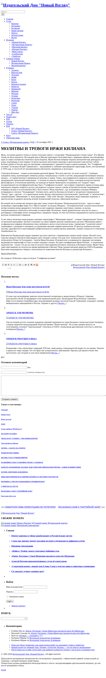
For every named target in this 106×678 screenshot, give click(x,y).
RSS (8, 126)
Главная (9, 19)
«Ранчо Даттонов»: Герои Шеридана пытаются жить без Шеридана (54, 631)
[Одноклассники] (11, 264)
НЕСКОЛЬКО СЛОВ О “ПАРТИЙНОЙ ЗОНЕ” (17, 491)
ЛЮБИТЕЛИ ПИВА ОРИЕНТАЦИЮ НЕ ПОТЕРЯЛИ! (30, 507)
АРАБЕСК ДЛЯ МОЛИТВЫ (19, 313)
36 (33, 142)
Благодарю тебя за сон (8, 496)
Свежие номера (13, 58)
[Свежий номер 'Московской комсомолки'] (20, 525)
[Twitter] (6, 264)
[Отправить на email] (25, 264)
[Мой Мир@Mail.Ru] (20, 264)
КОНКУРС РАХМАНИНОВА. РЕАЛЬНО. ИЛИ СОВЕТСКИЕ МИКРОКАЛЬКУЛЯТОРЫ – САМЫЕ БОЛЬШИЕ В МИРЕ (41, 467)
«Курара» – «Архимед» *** (31, 636)
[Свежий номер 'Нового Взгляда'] (16, 523)
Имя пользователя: (14, 587)
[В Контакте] (8, 264)
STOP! (3, 424)
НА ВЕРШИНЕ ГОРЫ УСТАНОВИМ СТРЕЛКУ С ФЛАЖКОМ (22, 462)
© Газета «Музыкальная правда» (15, 142)
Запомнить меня (16, 597)
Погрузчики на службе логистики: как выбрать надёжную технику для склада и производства (53, 650)
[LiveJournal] (17, 264)
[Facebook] (3, 264)
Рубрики (10, 68)
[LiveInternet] (23, 264)
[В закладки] (28, 264)
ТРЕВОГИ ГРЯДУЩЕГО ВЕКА (21, 339)
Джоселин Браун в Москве (9, 443)
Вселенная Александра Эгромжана (45, 638)
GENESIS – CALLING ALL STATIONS (13, 448)
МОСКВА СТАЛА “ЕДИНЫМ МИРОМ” (14, 457)
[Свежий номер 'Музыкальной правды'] (50, 523)
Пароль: (9, 592)
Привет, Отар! (5, 414)
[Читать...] (61, 303)
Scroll (3, 670)
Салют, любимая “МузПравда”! (11, 429)
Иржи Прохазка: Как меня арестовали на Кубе (28, 287)
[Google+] (14, 264)
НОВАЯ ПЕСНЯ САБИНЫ (10, 453)
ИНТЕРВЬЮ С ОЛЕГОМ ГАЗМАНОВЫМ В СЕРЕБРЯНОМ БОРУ (23, 481)
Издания (10, 40)
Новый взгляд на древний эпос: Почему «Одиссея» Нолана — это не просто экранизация (50, 647)
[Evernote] (31, 264)
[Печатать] (34, 264)
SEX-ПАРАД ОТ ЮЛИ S (9, 433)
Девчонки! (4, 410)
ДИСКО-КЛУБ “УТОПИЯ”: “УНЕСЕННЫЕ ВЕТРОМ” (19, 438)
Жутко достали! (6, 419)
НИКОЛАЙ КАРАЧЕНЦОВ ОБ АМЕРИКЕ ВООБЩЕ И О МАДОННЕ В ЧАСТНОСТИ (29, 477)
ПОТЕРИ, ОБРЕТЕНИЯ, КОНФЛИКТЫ (14, 472)
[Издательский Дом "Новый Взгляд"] (18, 513)
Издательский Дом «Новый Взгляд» (89, 267)
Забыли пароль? (18, 606)
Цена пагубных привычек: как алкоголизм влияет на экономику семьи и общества (47, 645)
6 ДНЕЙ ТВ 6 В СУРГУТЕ (9, 486)
